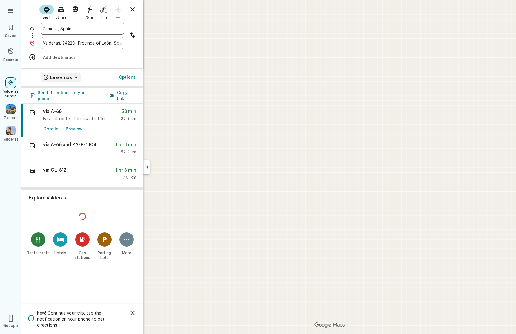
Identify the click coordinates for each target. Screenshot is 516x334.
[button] (82, 149)
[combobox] (82, 29)
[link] (82, 120)
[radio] (46, 11)
